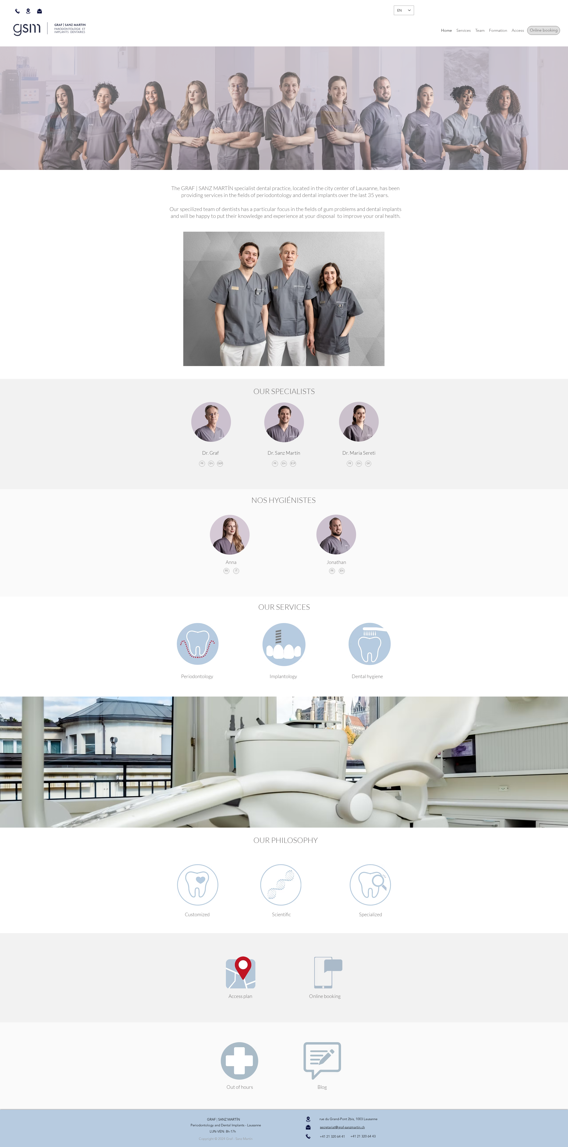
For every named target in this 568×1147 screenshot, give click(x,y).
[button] (463, 30)
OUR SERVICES (284, 606)
